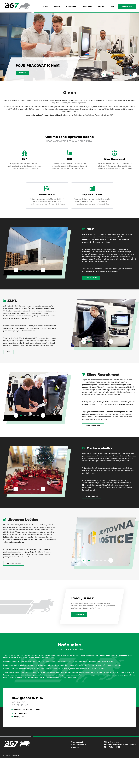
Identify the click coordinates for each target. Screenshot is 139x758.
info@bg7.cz (18, 717)
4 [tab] (34, 270)
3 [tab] (29, 270)
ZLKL (8, 352)
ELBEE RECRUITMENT (93, 425)
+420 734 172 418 (20, 713)
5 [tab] (38, 270)
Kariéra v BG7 (79, 614)
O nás (45, 6)
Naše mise (87, 6)
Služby (57, 6)
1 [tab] (21, 270)
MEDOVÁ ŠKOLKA (92, 496)
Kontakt (101, 6)
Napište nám (127, 6)
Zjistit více (22, 73)
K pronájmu (71, 6)
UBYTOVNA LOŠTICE (14, 563)
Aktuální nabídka (91, 278)
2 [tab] (25, 270)
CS (112, 6)
